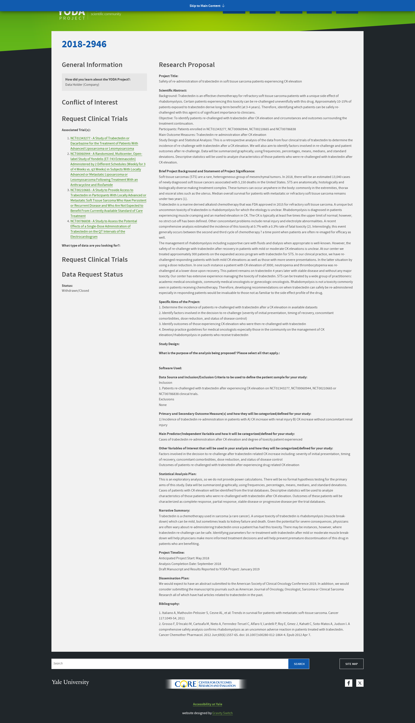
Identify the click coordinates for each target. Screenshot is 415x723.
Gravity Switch (222, 713)
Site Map (351, 664)
